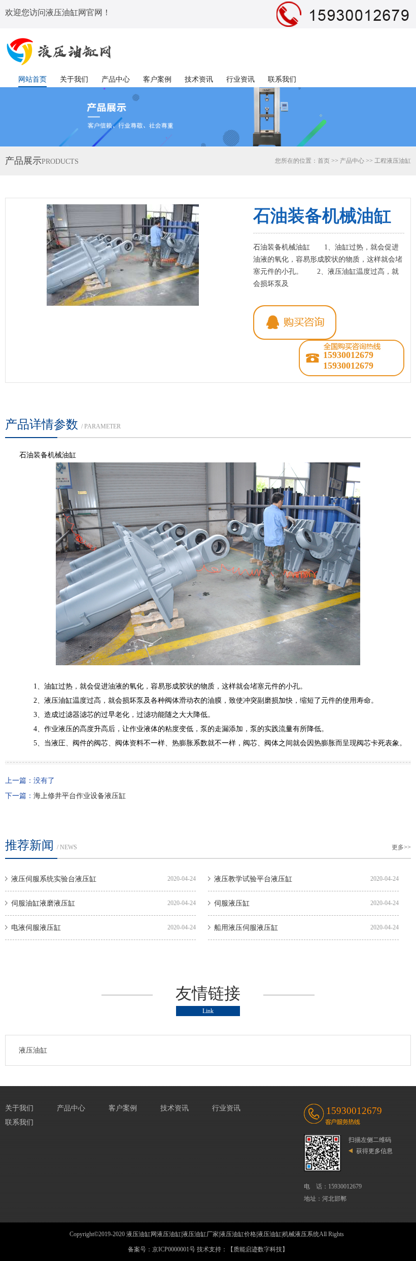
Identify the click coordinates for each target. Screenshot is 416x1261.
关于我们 (74, 79)
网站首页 (32, 79)
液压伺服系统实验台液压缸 (53, 879)
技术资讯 (199, 79)
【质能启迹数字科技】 (257, 1249)
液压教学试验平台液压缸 (253, 879)
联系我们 (282, 79)
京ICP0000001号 (173, 1249)
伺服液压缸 (232, 903)
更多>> (401, 847)
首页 (324, 160)
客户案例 (157, 79)
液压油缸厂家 (200, 1234)
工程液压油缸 (392, 160)
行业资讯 (240, 79)
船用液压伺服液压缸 (246, 927)
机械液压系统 (301, 1234)
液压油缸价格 (238, 1234)
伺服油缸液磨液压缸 (43, 903)
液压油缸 (33, 1050)
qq (294, 322)
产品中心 (115, 79)
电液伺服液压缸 (36, 927)
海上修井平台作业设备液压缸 (79, 796)
